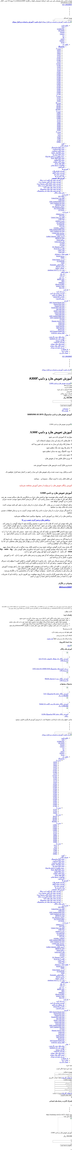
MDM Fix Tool (59, 205)
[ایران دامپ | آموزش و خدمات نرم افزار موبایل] (57, 370)
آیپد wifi (62, 276)
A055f (59, 50)
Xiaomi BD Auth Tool (57, 307)
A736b (59, 94)
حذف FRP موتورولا (58, 154)
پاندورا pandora (60, 221)
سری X (58, 131)
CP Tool (62, 245)
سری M (58, 103)
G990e (59, 113)
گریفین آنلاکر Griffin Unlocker (55, 236)
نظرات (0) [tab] (65, 411)
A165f (59, 67)
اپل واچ (62, 274)
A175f (59, 69)
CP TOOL (61, 210)
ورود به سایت (67, 1079)
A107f (59, 55)
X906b (59, 142)
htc (63, 37)
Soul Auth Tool (59, 314)
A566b (59, 92)
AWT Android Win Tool (57, 318)
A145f (59, 57)
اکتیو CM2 (61, 252)
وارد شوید (50, 638)
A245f (59, 70)
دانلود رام (65, 44)
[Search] (53, 20)
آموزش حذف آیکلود (58, 173)
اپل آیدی (65, 290)
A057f (59, 52)
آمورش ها (65, 169)
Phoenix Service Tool (58, 321)
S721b (59, 121)
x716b (59, 140)
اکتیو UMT (61, 250)
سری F (58, 96)
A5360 (59, 87)
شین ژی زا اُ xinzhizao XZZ (56, 270)
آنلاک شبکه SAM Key (57, 333)
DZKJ (62, 258)
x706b (59, 138)
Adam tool (61, 323)
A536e (59, 85)
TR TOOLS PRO (59, 208)
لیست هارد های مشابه (57, 344)
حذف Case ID (60, 299)
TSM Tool (61, 200)
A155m (58, 63)
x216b (59, 137)
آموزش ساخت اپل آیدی (57, 293)
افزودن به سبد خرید (66, 405)
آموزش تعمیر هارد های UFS (52, 187)
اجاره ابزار (65, 194)
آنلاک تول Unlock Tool (57, 217)
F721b (59, 97)
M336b (58, 108)
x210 (59, 135)
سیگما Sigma (60, 240)
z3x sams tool (60, 222)
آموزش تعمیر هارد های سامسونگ (50, 189)
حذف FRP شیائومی (58, 149)
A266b (59, 74)
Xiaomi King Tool (59, 304)
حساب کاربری (63, 353)
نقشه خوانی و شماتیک (61, 254)
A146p (59, 60)
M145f (59, 104)
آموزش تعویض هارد (58, 171)
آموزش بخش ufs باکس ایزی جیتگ (50, 180)
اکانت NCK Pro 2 (59, 248)
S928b (59, 126)
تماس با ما (65, 351)
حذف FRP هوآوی (59, 160)
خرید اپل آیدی (60, 291)
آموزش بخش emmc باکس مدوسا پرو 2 (49, 184)
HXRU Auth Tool (59, 311)
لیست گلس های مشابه (57, 346)
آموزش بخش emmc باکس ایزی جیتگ (49, 185)
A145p (59, 58)
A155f (59, 62)
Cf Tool (62, 243)
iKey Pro (61, 288)
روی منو (61, 277)
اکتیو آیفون (61, 167)
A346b (59, 79)
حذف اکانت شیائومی (58, 151)
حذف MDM (60, 279)
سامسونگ (61, 46)
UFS (63, 27)
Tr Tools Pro (60, 224)
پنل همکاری (64, 349)
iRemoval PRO (59, 284)
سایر (66, 335)
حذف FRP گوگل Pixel (57, 158)
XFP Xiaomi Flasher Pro (57, 331)
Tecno (62, 42)
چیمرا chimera (60, 214)
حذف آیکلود (64, 272)
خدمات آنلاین (64, 145)
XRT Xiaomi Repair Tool (56, 302)
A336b (59, 75)
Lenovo (62, 34)
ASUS (62, 39)
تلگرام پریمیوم (60, 340)
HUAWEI (61, 30)
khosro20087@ (65, 587)
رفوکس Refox (60, 268)
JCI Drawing (60, 261)
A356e (59, 82)
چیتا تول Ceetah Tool (58, 233)
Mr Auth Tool (60, 309)
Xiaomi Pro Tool (59, 306)
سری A (58, 48)
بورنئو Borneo (60, 256)
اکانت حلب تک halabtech (57, 339)
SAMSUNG (60, 29)
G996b (59, 116)
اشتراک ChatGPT (59, 342)
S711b (59, 120)
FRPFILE (61, 283)
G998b (59, 118)
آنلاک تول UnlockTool (57, 198)
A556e (59, 91)
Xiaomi (62, 32)
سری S (58, 111)
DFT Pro (61, 216)
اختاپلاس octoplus (59, 228)
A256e (59, 72)
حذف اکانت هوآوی (58, 162)
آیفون (62, 143)
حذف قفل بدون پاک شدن (56, 337)
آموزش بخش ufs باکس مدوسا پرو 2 (50, 182)
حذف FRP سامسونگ (57, 147)
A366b (59, 84)
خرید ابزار (65, 212)
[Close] (71, 1149)
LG (63, 36)
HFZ (63, 281)
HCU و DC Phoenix (58, 207)
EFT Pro (61, 226)
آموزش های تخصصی (58, 178)
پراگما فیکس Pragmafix (57, 265)
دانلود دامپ (64, 25)
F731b (59, 99)
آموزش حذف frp (59, 174)
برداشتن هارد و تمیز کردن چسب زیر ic (36, 520)
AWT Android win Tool (57, 203)
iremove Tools (60, 286)
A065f (59, 53)
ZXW (62, 263)
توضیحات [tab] (65, 409)
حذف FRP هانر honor (57, 153)
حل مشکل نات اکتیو (58, 295)
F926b (59, 101)
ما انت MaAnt (60, 266)
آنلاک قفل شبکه (59, 163)
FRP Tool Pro (60, 328)
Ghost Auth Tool (59, 312)
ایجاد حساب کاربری (66, 1095)
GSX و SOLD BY (58, 297)
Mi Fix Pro (61, 329)
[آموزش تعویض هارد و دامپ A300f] (60, 383)
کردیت (66, 301)
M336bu (58, 109)
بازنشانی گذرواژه (66, 1077)
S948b (59, 130)
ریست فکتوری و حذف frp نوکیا (54, 156)
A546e (59, 89)
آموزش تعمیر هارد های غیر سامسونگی (49, 191)
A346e (59, 80)
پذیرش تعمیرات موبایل (57, 347)
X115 (59, 133)
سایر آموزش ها (59, 176)
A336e (59, 77)
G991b (59, 114)
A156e (59, 65)
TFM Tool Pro (60, 234)
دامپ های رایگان (59, 192)
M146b (58, 106)
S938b (59, 128)
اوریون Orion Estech (58, 259)
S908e (59, 123)
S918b (59, 125)
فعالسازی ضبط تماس (57, 165)
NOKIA (62, 41)
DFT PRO (61, 196)
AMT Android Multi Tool (56, 201)
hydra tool (61, 324)
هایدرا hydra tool (59, 242)
